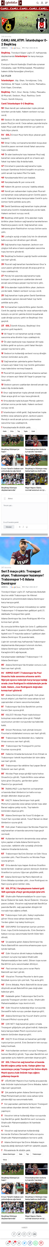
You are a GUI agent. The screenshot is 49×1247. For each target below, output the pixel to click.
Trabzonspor (37, 1154)
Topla (26, 431)
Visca (5, 1160)
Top (18, 431)
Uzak (33, 431)
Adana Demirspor (9, 1154)
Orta (11, 431)
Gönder (9, 527)
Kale (20, 1154)
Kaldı (4, 431)
